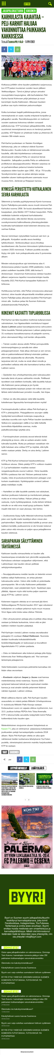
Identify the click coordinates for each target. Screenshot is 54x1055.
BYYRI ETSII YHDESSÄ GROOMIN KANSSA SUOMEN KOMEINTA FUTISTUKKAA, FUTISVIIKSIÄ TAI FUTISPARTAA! (25, 980)
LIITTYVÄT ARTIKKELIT (18, 768)
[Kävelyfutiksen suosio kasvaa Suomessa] (27, 779)
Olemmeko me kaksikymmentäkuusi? (17, 963)
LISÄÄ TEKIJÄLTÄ (37, 768)
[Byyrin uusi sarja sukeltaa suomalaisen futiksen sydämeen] (44, 779)
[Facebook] (4, 49)
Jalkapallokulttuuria (12, 11)
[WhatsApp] (17, 49)
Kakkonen (31, 11)
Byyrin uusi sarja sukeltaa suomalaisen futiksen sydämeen (43, 787)
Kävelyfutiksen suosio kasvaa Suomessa (26, 787)
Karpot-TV (6, 729)
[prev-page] (25, 799)
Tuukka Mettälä (15, 42)
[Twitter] (11, 49)
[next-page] (28, 799)
